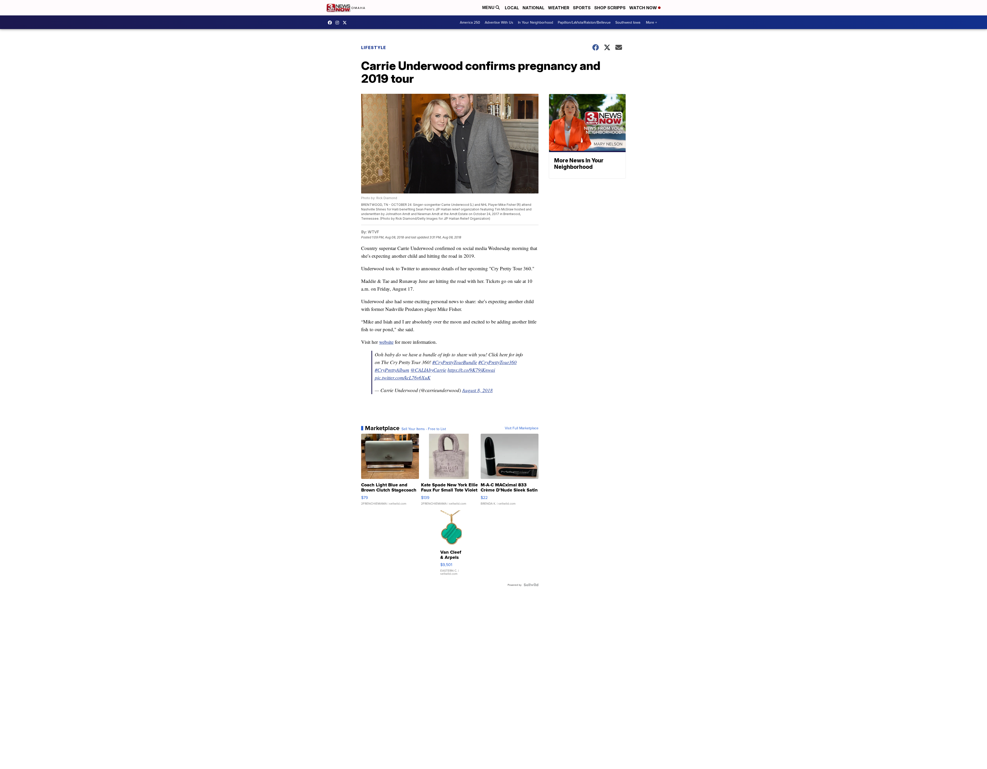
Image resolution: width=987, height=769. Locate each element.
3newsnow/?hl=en (338, 23)
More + (651, 22)
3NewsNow (331, 23)
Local (512, 7)
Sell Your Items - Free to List (423, 429)
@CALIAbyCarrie (428, 370)
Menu (489, 7)
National (533, 7)
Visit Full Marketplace (521, 428)
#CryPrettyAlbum (392, 370)
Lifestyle (373, 47)
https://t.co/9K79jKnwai (471, 370)
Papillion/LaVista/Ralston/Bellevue (584, 22)
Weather (558, 7)
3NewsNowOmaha (346, 23)
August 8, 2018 (477, 390)
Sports (582, 7)
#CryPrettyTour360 (497, 362)
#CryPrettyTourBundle (454, 362)
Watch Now (643, 7)
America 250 (470, 22)
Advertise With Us (499, 22)
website (386, 342)
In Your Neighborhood (535, 22)
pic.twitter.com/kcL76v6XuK (403, 377)
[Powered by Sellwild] (531, 585)
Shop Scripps (610, 7)
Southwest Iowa (627, 22)
